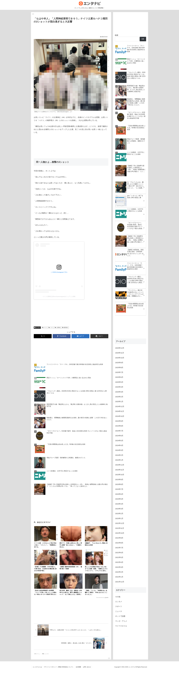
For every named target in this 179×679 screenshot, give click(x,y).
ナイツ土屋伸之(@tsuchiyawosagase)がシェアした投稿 (59, 296)
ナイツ (45, 327)
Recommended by (100, 597)
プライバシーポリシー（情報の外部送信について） (59, 667)
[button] (99, 336)
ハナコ (51, 327)
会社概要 (78, 667)
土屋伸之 (58, 327)
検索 (116, 35)
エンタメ (38, 327)
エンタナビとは (37, 667)
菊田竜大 (66, 327)
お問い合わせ (87, 667)
